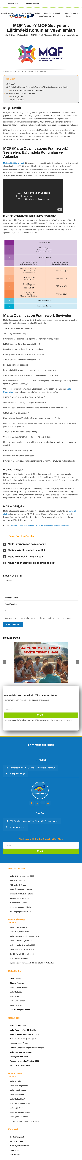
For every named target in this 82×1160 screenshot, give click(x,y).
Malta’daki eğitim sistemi (13, 163)
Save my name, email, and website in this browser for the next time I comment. (38, 618)
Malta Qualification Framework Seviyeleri (21, 93)
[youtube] (42, 802)
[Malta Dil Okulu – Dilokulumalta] (21, 13)
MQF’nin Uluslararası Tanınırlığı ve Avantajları (27, 90)
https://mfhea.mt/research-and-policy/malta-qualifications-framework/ (40, 525)
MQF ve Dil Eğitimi (17, 100)
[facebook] (31, 803)
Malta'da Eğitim (33, 71)
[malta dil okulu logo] (40, 782)
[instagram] (37, 803)
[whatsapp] (48, 803)
